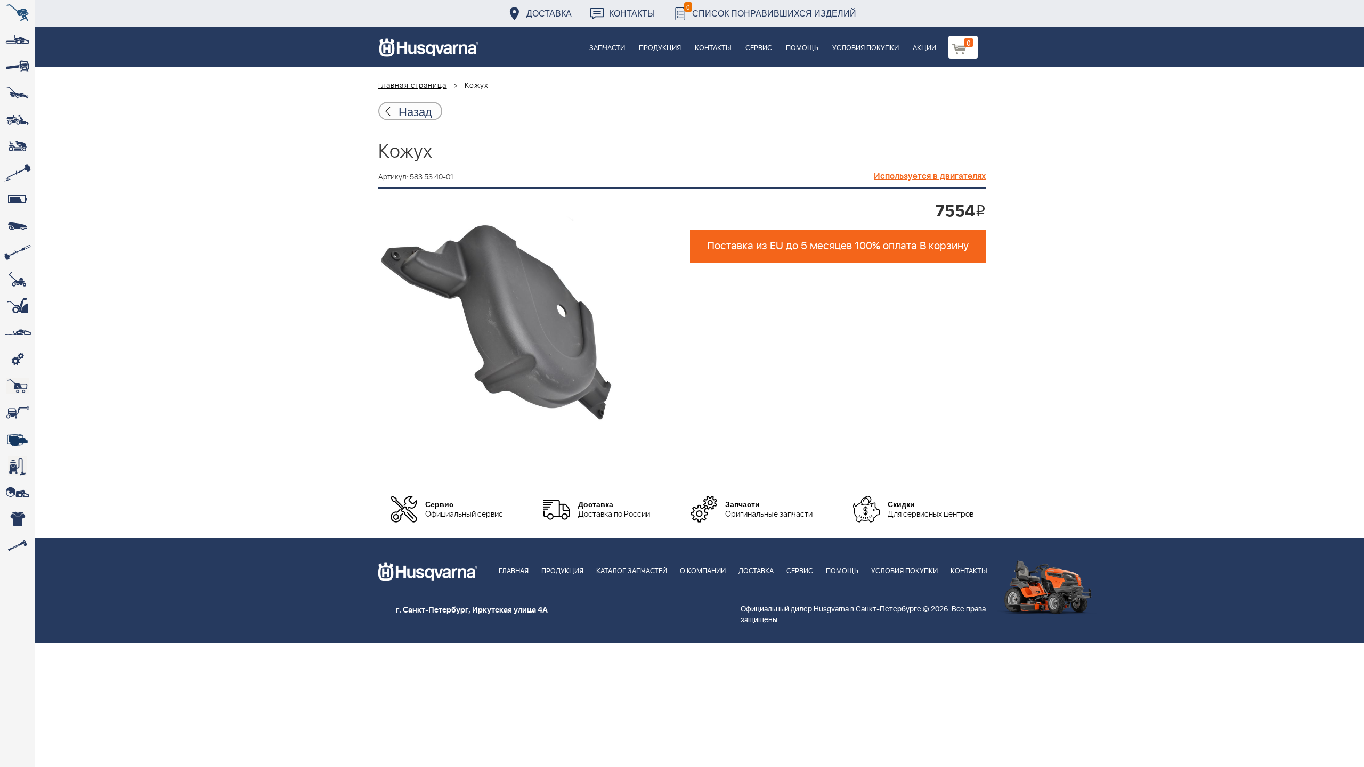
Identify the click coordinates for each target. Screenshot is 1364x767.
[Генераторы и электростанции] (17, 386)
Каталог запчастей (631, 571)
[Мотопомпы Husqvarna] (17, 439)
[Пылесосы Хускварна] (17, 466)
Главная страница (412, 85)
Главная (514, 571)
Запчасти (607, 48)
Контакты (632, 13)
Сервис (758, 48)
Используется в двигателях (930, 176)
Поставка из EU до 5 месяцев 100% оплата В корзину (838, 246)
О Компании (703, 571)
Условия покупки (865, 48)
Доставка (549, 13)
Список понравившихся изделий (771, 10)
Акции (924, 48)
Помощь (802, 48)
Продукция (660, 48)
